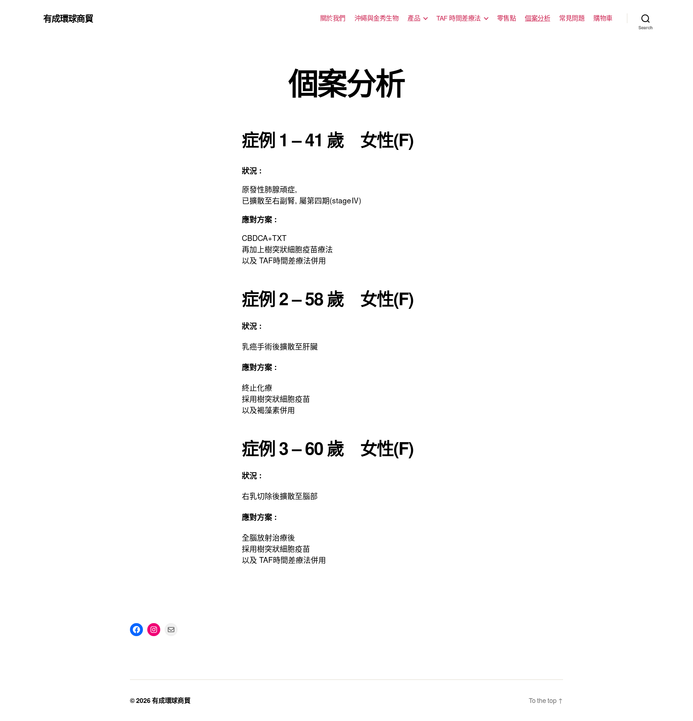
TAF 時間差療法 (458, 18)
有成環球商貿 (68, 18)
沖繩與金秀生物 (376, 18)
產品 (413, 18)
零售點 (506, 18)
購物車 (603, 18)
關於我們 (332, 18)
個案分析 (537, 18)
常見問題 (571, 18)
